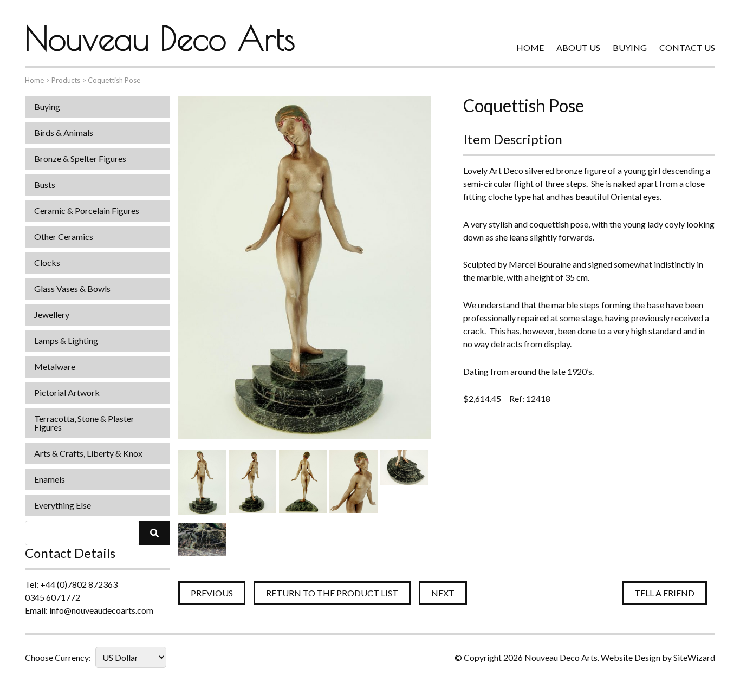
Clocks (47, 262)
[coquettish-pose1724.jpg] (404, 482)
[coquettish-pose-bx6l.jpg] (202, 482)
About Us (578, 47)
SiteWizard (694, 657)
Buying (630, 47)
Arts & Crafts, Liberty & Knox (88, 453)
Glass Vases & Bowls (72, 288)
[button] (154, 533)
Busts (44, 184)
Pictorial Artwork (67, 392)
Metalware (54, 366)
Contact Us (687, 47)
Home (530, 47)
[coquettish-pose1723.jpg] (353, 482)
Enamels (49, 479)
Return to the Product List (332, 593)
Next (443, 593)
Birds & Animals (63, 132)
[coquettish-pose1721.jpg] (252, 482)
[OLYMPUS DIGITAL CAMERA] (202, 540)
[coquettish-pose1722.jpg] (303, 482)
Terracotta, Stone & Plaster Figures (84, 422)
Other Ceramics (63, 236)
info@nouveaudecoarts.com (101, 610)
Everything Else (62, 505)
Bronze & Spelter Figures (80, 158)
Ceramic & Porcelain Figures (86, 210)
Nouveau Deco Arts (160, 38)
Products (65, 80)
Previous (212, 593)
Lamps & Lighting (66, 340)
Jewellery (51, 314)
